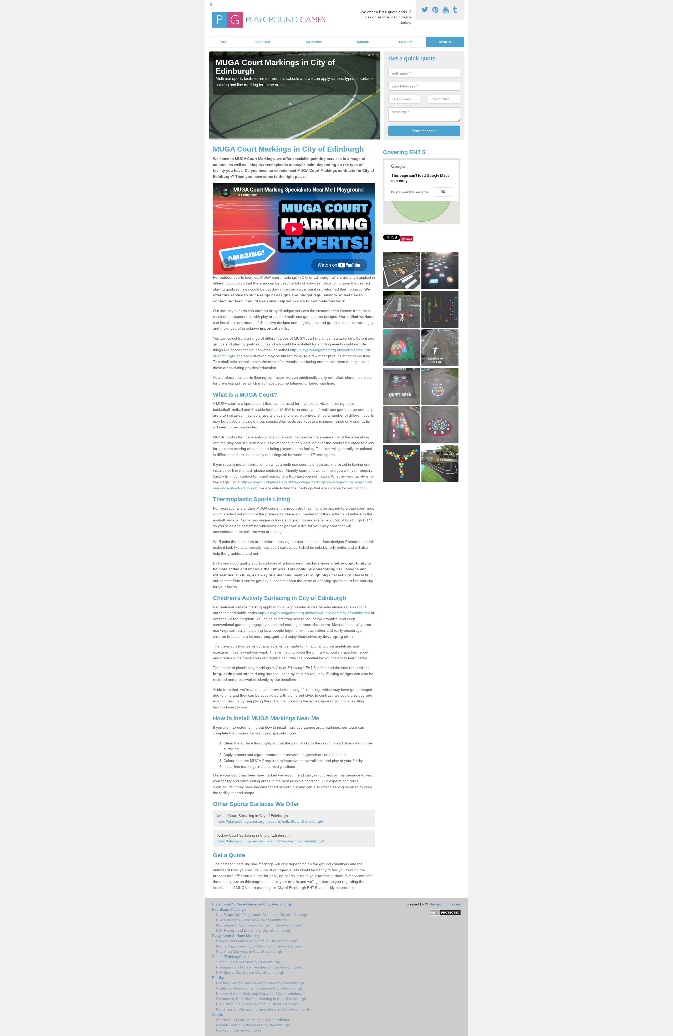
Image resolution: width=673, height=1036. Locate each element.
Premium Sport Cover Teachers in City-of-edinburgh (259, 967)
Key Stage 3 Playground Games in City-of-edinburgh (259, 925)
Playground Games (445, 904)
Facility (405, 42)
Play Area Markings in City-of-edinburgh (249, 951)
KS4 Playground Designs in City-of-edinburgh (253, 930)
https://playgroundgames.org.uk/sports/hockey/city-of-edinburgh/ (270, 841)
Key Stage (263, 42)
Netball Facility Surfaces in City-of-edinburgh (253, 1025)
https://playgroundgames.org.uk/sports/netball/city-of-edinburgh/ (270, 821)
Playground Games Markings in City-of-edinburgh (257, 941)
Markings (314, 42)
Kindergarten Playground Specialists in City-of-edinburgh (263, 1009)
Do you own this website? (410, 192)
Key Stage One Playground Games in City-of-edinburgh (262, 915)
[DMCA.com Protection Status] (445, 912)
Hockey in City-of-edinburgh (239, 1030)
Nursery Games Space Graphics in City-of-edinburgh (260, 983)
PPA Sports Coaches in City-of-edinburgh (250, 972)
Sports (445, 42)
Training (362, 42)
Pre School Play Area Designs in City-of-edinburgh (257, 1004)
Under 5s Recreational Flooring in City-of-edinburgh (259, 988)
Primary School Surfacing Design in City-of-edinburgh (260, 993)
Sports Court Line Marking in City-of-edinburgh (255, 1020)
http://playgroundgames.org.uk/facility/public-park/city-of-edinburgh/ (314, 613)
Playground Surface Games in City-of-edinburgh (252, 904)
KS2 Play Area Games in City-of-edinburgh (251, 920)
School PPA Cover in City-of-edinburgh (248, 962)
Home (222, 42)
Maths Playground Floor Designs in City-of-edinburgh (260, 946)
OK (442, 192)
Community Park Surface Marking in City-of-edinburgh (261, 999)
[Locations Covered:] (211, 4)
